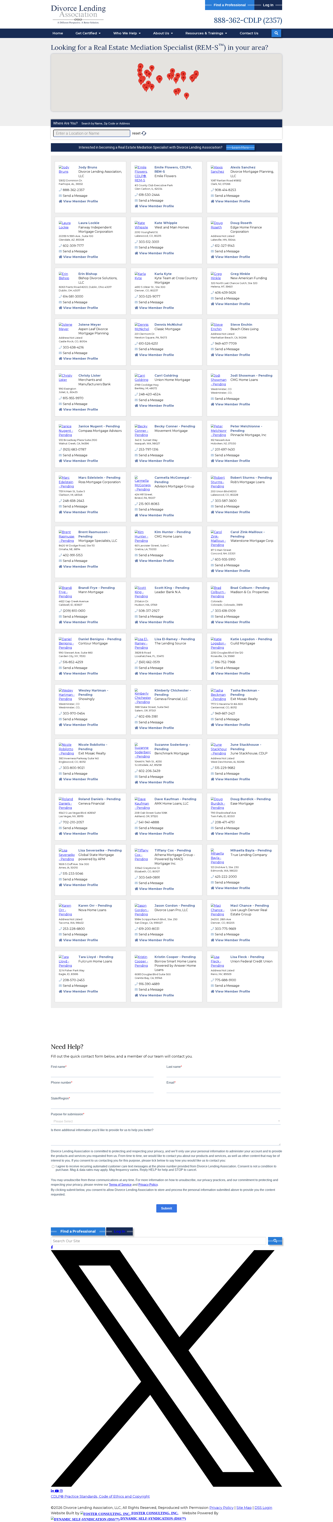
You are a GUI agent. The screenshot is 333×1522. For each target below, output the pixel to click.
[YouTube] (57, 1491)
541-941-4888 (149, 822)
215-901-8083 (149, 504)
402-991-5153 (73, 555)
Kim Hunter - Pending (173, 532)
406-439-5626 (225, 292)
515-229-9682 (225, 768)
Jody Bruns (87, 167)
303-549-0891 (149, 877)
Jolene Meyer (89, 324)
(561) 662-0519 (149, 662)
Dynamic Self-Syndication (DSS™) (152, 1518)
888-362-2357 (74, 190)
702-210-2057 (73, 822)
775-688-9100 (225, 980)
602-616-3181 (148, 716)
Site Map (244, 1508)
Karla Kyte (163, 274)
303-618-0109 (225, 611)
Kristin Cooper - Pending (175, 957)
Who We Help (125, 33)
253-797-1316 (148, 449)
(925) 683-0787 (74, 449)
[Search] (276, 33)
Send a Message (75, 196)
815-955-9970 (73, 398)
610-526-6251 (148, 343)
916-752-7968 (225, 662)
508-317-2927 (149, 611)
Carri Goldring (166, 375)
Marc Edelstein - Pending (99, 477)
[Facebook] (52, 1247)
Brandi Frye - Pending (96, 588)
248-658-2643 (73, 501)
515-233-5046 (73, 873)
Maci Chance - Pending (249, 905)
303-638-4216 (73, 347)
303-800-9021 (74, 768)
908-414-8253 (225, 190)
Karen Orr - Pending (95, 905)
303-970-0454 (74, 713)
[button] (175, 80)
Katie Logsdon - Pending (251, 639)
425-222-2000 (226, 877)
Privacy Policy (221, 1508)
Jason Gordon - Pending (175, 905)
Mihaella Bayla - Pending (251, 850)
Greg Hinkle (240, 274)
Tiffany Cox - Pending (173, 850)
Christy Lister (89, 375)
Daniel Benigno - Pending (99, 639)
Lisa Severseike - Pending (100, 850)
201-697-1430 (225, 449)
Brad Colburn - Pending (250, 588)
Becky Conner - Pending (175, 426)
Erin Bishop (87, 274)
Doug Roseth (241, 223)
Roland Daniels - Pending (99, 799)
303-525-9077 (149, 296)
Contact (249, 33)
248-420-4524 (150, 394)
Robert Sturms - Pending (251, 477)
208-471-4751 (225, 822)
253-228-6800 (74, 929)
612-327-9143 (225, 246)
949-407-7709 (226, 343)
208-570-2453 (74, 980)
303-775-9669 (225, 929)
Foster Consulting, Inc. (154, 1513)
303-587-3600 (226, 501)
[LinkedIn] (53, 1491)
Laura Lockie (88, 223)
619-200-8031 (149, 929)
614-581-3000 (73, 296)
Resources (204, 33)
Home (57, 33)
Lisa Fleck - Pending (247, 957)
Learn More (240, 147)
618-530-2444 (149, 195)
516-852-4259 (73, 662)
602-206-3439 (149, 771)
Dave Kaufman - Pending (175, 799)
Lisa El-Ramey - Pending (175, 639)
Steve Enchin (241, 324)
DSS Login (263, 1508)
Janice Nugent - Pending (99, 426)
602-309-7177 (73, 246)
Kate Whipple (166, 223)
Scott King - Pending (172, 588)
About (161, 33)
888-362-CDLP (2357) (248, 20)
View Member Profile (80, 201)
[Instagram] (61, 1491)
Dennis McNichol (168, 324)
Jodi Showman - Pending (251, 375)
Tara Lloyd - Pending (95, 957)
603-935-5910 (225, 559)
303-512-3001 (149, 242)
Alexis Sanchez (243, 167)
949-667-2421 (225, 713)
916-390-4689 (149, 984)
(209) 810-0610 (74, 611)
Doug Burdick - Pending (250, 799)
